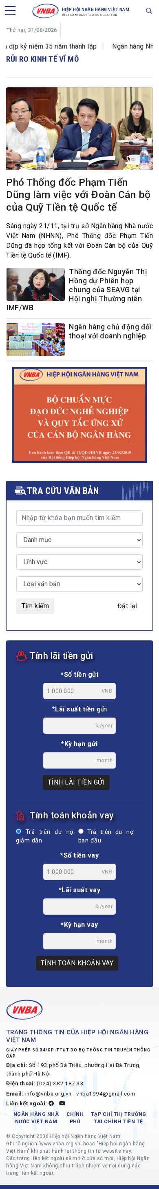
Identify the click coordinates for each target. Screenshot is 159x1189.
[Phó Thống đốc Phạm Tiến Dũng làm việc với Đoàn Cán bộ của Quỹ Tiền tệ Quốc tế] (79, 130)
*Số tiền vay (79, 855)
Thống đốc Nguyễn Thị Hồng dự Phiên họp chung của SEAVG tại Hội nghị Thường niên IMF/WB (77, 290)
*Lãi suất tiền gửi (79, 709)
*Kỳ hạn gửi (79, 744)
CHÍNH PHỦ (75, 1118)
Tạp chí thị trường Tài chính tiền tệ (118, 1118)
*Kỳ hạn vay (79, 925)
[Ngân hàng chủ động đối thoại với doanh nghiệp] (36, 341)
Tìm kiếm (35, 606)
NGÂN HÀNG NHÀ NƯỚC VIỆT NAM (36, 1118)
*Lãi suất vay (80, 890)
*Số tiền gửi (79, 674)
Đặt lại (127, 606)
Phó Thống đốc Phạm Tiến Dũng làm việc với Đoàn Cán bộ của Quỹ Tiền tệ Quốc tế (78, 194)
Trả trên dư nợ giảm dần (44, 837)
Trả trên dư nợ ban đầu (105, 837)
